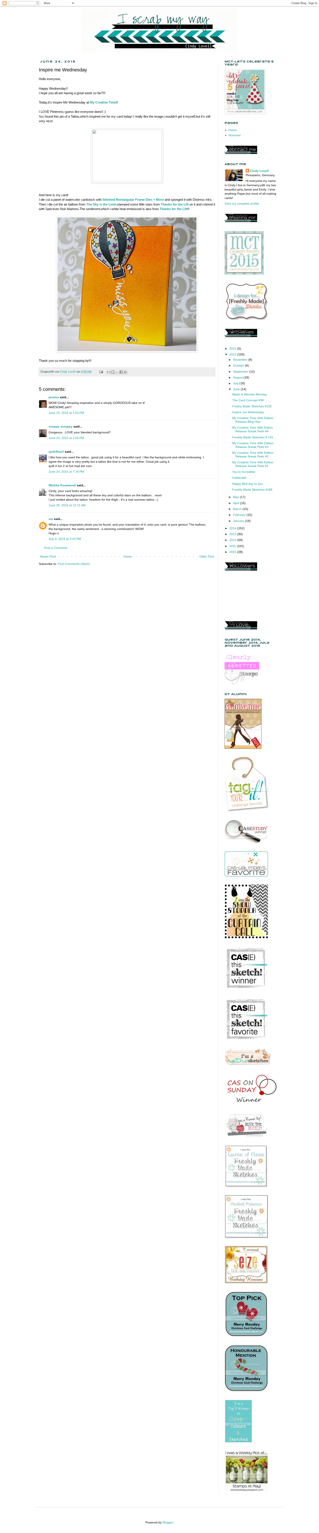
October (239, 365)
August (238, 377)
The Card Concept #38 (248, 400)
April (236, 503)
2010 (233, 552)
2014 (233, 528)
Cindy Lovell (259, 171)
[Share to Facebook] (121, 372)
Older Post (206, 556)
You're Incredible (243, 472)
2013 (233, 534)
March (238, 509)
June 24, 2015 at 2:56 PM (66, 438)
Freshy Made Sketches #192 (252, 406)
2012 (233, 540)
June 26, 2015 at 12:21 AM (67, 505)
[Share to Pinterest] (125, 372)
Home (127, 556)
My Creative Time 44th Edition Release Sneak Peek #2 (252, 454)
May (236, 497)
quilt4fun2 (56, 451)
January (239, 521)
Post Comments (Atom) (74, 564)
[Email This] (109, 372)
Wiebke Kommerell (62, 485)
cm (51, 519)
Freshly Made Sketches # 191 (252, 437)
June (237, 389)
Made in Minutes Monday (249, 394)
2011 (233, 546)
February (240, 514)
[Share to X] (117, 372)
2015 (233, 354)
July (236, 383)
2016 (233, 348)
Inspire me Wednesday (248, 412)
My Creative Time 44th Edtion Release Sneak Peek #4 (252, 429)
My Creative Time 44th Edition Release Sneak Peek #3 (252, 445)
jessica (54, 397)
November (240, 359)
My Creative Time (103, 102)
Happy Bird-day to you (247, 483)
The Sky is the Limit (101, 204)
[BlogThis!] (113, 372)
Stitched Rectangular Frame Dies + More (133, 199)
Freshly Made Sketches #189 (252, 489)
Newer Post (48, 556)
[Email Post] (101, 371)
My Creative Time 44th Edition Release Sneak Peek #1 (252, 464)
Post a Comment (55, 547)
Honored (234, 135)
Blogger (168, 1522)
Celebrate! (239, 477)
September (241, 371)
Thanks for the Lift (175, 204)
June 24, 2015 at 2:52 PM (66, 413)
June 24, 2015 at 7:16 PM (66, 471)
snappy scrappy (60, 426)
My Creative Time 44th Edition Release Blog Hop (252, 419)
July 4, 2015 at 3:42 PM (65, 539)
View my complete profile (242, 203)
